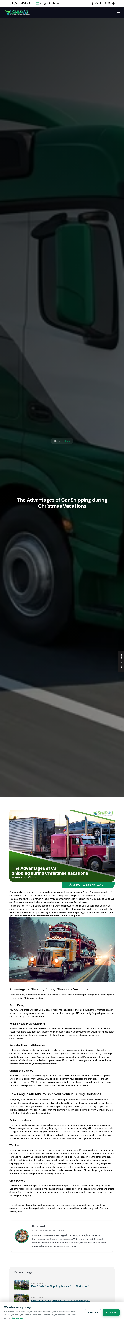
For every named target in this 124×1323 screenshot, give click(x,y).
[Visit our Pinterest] (113, 3)
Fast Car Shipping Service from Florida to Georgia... (60, 1300)
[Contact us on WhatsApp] (105, 3)
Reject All (93, 1312)
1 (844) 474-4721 (22, 3)
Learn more (17, 1318)
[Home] (17, 12)
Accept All (111, 1312)
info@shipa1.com (49, 3)
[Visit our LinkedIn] (101, 3)
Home (57, 440)
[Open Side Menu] (117, 12)
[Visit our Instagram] (109, 3)
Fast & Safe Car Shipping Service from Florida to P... (60, 1286)
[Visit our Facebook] (92, 3)
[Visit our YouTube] (96, 3)
